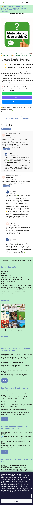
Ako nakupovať (6, 275)
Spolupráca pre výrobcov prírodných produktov (16, 285)
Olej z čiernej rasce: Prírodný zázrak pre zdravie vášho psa (16, 442)
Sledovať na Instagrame (14, 330)
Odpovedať (6, 149)
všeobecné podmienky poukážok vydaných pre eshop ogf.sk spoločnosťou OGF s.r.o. (16, 288)
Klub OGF (4, 283)
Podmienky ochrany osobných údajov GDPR (15, 279)
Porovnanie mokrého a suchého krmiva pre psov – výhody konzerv (16, 433)
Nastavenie (16, 496)
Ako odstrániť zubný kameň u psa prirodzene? (13, 393)
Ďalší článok (25, 118)
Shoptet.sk (5, 260)
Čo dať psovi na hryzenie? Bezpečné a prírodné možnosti (16, 401)
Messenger (17, 102)
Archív (4, 380)
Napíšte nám (5, 271)
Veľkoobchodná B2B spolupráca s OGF (13, 291)
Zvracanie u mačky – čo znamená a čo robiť (12, 362)
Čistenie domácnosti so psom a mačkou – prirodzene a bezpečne (15, 370)
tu (24, 492)
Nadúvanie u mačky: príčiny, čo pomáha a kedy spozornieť (16, 354)
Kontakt (29, 260)
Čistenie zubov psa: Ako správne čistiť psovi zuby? (14, 409)
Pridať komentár (6, 128)
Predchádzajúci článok (11, 118)
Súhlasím (16, 501)
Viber (17, 98)
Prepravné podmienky (18, 260)
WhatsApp (17, 94)
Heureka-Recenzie (7, 293)
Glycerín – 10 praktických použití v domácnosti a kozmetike (14, 466)
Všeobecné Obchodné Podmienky (12, 277)
